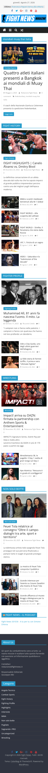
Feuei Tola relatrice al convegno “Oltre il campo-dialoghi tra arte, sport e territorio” (21, 531)
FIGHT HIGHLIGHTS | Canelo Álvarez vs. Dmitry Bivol (22, 164)
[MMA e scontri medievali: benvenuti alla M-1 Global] (10, 198)
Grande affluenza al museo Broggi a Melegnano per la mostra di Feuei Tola (32, 598)
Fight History (9, 158)
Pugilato (5, 725)
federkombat (20, 96)
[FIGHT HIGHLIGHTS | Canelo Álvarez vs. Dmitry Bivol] (24, 131)
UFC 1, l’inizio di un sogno (31, 242)
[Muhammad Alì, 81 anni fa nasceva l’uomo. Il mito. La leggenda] (24, 282)
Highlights (6, 707)
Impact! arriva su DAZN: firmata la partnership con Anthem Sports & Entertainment (21, 420)
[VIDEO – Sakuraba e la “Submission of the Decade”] (10, 255)
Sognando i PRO (8, 729)
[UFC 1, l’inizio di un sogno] (10, 241)
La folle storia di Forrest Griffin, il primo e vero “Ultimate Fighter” (30, 361)
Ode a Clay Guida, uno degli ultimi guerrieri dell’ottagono (30, 346)
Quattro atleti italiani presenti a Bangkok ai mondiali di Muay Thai (23, 80)
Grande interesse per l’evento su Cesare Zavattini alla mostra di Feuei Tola (32, 583)
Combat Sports (10, 68)
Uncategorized (7, 733)
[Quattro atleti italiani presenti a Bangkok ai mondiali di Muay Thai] (24, 45)
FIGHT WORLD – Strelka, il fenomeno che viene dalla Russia (31, 230)
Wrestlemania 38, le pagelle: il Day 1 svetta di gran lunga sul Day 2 (31, 458)
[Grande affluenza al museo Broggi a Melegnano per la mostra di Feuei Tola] (10, 594)
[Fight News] (4, 30)
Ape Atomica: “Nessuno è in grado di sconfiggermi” (31, 471)
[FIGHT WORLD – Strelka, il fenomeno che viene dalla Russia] (10, 226)
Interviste (5, 712)
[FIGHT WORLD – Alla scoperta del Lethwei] (10, 212)
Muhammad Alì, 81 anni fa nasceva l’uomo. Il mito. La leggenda (21, 316)
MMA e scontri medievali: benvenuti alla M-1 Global (31, 200)
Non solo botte (10, 521)
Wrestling (8, 410)
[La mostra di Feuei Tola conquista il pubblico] (10, 565)
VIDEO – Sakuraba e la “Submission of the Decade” (30, 259)
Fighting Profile (10, 308)
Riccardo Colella (29, 323)
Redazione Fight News (29, 93)
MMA (3, 716)
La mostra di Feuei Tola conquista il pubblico (30, 567)
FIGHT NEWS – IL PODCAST (20, 615)
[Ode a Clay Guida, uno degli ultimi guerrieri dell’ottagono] (10, 342)
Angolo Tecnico (8, 690)
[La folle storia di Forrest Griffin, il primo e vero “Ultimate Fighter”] (10, 357)
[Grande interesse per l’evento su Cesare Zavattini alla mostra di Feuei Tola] (10, 579)
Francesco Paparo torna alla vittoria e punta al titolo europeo (27, 8)
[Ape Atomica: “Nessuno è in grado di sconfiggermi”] (10, 469)
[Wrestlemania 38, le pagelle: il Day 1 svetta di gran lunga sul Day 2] (10, 454)
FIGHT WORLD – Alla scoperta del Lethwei (29, 214)
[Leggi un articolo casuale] (22, 30)
